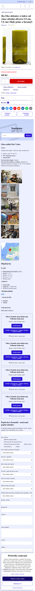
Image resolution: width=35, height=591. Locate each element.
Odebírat (28, 135)
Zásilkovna (6, 286)
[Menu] (31, 6)
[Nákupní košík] (27, 6)
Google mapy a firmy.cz (7, 310)
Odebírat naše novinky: (17, 131)
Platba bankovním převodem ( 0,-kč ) (12, 271)
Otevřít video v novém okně (17, 336)
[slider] (11, 25)
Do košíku (21, 81)
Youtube (5, 302)
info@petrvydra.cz (10, 155)
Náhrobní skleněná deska (10, 439)
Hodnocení (4, 25)
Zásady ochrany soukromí (17, 574)
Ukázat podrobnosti (17, 588)
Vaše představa (7, 446)
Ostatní (17, 446)
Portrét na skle (27, 444)
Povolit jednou (17, 326)
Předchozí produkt (7, 114)
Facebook (5, 300)
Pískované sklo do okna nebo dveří (13, 442)
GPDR (2, 294)
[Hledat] (23, 6)
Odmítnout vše (17, 584)
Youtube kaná (6, 157)
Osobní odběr (6, 285)
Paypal (4, 273)
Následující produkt (26, 114)
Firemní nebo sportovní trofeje (12, 444)
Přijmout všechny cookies (17, 579)
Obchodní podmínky (7, 291)
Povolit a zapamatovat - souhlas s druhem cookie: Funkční (17, 330)
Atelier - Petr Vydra (11, 93)
